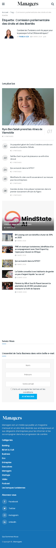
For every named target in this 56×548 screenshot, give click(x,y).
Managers (6, 470)
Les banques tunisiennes (13, 487)
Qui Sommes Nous (10, 536)
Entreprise (6, 462)
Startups (6, 475)
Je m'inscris (28, 396)
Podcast (6, 483)
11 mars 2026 (10, 228)
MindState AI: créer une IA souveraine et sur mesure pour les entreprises (25, 222)
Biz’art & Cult (8, 449)
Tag (12, 12)
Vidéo (4, 479)
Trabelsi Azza (24, 37)
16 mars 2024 (37, 37)
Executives (7, 466)
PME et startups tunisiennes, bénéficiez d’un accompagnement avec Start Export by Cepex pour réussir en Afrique (34, 249)
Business (6, 454)
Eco (3, 458)
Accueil (5, 12)
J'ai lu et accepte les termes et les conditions (29, 391)
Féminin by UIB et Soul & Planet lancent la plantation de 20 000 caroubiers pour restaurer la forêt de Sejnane (33, 286)
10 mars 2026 (21, 278)
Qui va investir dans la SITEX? (22, 168)
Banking (5, 445)
